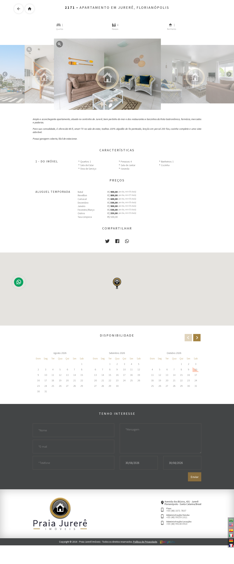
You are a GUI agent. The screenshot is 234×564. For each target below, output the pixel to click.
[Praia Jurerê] (60, 513)
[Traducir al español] (231, 530)
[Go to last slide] (5, 74)
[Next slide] (229, 74)
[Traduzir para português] (231, 520)
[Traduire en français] (231, 545)
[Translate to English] (231, 524)
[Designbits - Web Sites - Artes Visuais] (167, 541)
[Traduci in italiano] (231, 535)
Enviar (195, 477)
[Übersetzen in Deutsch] (231, 540)
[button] (107, 241)
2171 (70, 7)
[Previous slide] (188, 337)
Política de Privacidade (145, 541)
